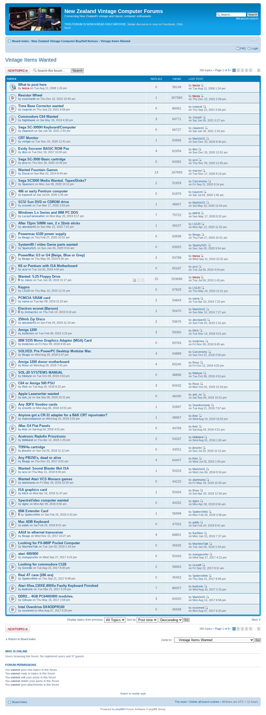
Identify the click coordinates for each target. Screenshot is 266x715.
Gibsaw (27, 599)
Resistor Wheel (30, 95)
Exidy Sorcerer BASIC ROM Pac (43, 149)
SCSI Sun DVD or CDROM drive (43, 202)
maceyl (197, 170)
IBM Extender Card (33, 511)
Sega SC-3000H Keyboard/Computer (47, 127)
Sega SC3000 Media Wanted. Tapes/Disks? (52, 181)
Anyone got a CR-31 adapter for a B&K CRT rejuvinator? (63, 415)
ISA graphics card (32, 490)
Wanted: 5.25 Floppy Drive (39, 276)
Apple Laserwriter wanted (38, 394)
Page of (222, 70)
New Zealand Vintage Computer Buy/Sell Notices (64, 41)
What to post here (32, 85)
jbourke (26, 450)
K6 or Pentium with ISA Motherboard (47, 266)
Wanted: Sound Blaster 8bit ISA (43, 468)
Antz (195, 415)
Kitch (195, 330)
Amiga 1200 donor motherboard (43, 362)
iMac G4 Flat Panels (34, 426)
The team (181, 701)
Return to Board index (22, 639)
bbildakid (27, 439)
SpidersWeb (32, 514)
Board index (20, 41)
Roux (25, 365)
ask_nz (26, 397)
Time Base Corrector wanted (41, 106)
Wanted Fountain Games (38, 170)
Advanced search (247, 18)
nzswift (196, 565)
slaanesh (28, 130)
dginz (25, 503)
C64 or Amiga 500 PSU (36, 383)
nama (25, 301)
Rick (25, 386)
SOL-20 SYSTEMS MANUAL (40, 372)
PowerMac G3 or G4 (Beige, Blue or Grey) (51, 255)
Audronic (27, 589)
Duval (25, 173)
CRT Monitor (28, 138)
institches (28, 333)
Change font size (254, 40)
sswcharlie (29, 98)
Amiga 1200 (27, 330)
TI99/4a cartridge (31, 447)
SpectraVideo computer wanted (43, 500)
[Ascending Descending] (174, 619)
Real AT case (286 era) (35, 575)
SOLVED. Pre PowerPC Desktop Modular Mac (54, 351)
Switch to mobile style (133, 693)
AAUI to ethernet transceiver (40, 532)
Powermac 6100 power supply (42, 234)
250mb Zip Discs (31, 319)
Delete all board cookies (204, 701)
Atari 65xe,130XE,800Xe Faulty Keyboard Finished (58, 586)
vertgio (26, 141)
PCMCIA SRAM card (34, 298)
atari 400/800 (28, 554)
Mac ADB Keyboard (33, 522)
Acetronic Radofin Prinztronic (42, 436)
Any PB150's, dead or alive (39, 458)
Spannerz (28, 184)
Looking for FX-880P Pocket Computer (49, 543)
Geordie (27, 567)
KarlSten (197, 533)
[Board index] (35, 17)
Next (255, 619)
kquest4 (27, 194)
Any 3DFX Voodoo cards (37, 404)
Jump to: (166, 639)
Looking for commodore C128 (42, 564)
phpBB (120, 709)
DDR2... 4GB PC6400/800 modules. (46, 596)
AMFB (196, 213)
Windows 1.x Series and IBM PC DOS (48, 212)
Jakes (28, 280)
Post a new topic (15, 68)
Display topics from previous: (85, 619)
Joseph (197, 117)
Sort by (132, 619)
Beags (26, 237)
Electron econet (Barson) (38, 308)
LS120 (196, 223)
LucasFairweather (33, 216)
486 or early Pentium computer (43, 191)
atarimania (28, 482)
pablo (25, 525)
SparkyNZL (29, 248)
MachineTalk (30, 546)
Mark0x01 (198, 138)
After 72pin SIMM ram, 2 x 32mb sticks (49, 223)
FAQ (243, 48)
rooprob (27, 109)
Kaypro (24, 287)
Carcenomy (199, 181)
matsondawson (31, 418)
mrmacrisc (31, 312)
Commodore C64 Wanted (38, 117)
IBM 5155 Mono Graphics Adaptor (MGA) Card (55, 340)
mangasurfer (30, 557)
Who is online (16, 651)
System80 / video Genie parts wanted (48, 244)
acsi (24, 162)
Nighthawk (28, 120)
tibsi (24, 152)
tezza (25, 88)
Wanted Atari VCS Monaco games (45, 479)
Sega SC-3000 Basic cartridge (41, 159)
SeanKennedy (201, 405)
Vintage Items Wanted (115, 41)
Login (254, 48)
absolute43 (29, 226)
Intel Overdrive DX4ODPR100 (41, 607)
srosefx (27, 205)
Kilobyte (27, 376)
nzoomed (28, 610)
